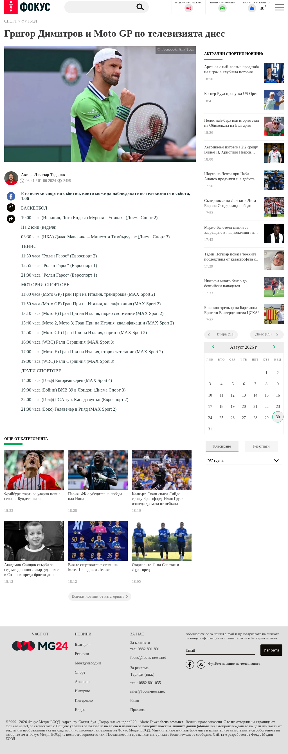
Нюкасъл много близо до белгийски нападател (225, 283)
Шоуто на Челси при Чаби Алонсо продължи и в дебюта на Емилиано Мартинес (232, 176)
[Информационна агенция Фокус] (190, 664)
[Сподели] (11, 219)
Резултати (261, 446)
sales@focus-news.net (147, 691)
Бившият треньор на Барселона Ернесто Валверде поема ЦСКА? (231, 310)
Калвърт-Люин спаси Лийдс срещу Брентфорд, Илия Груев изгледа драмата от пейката (157, 499)
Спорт (80, 672)
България (82, 644)
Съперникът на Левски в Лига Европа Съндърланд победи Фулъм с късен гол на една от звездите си (230, 203)
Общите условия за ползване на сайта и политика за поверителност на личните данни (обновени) (135, 726)
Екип (134, 701)
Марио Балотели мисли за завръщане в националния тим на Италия (230, 230)
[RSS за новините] (201, 664)
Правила (137, 710)
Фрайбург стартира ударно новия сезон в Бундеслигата (32, 496)
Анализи (82, 682)
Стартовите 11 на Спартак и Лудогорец (155, 567)
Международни (88, 663)
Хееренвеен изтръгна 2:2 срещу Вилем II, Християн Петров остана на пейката (231, 150)
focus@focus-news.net (148, 657)
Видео (80, 710)
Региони (82, 654)
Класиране (222, 446)
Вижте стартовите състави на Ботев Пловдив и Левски (93, 567)
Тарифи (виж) (142, 674)
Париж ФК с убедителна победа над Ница (95, 496)
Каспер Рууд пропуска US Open (231, 94)
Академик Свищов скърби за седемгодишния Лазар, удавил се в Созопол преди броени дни (32, 570)
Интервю (82, 691)
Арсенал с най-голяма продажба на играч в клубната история (231, 69)
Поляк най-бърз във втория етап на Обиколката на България (231, 123)
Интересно (84, 700)
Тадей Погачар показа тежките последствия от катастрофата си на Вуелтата (231, 257)
